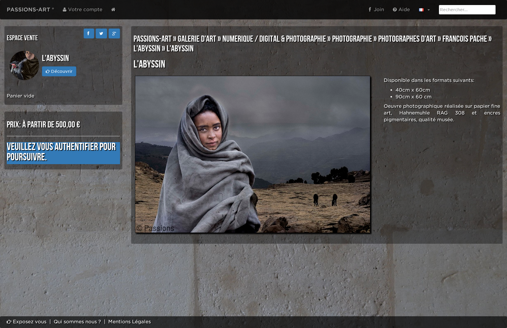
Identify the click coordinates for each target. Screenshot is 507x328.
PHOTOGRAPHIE (352, 39)
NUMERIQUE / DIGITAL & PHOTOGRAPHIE (274, 39)
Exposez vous (28, 321)
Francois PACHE (464, 39)
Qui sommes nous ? (77, 321)
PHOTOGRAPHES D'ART (407, 39)
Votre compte (84, 9)
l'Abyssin (146, 48)
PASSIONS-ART (152, 39)
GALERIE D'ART (197, 39)
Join (377, 9)
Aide (403, 9)
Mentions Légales (129, 321)
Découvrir (61, 71)
